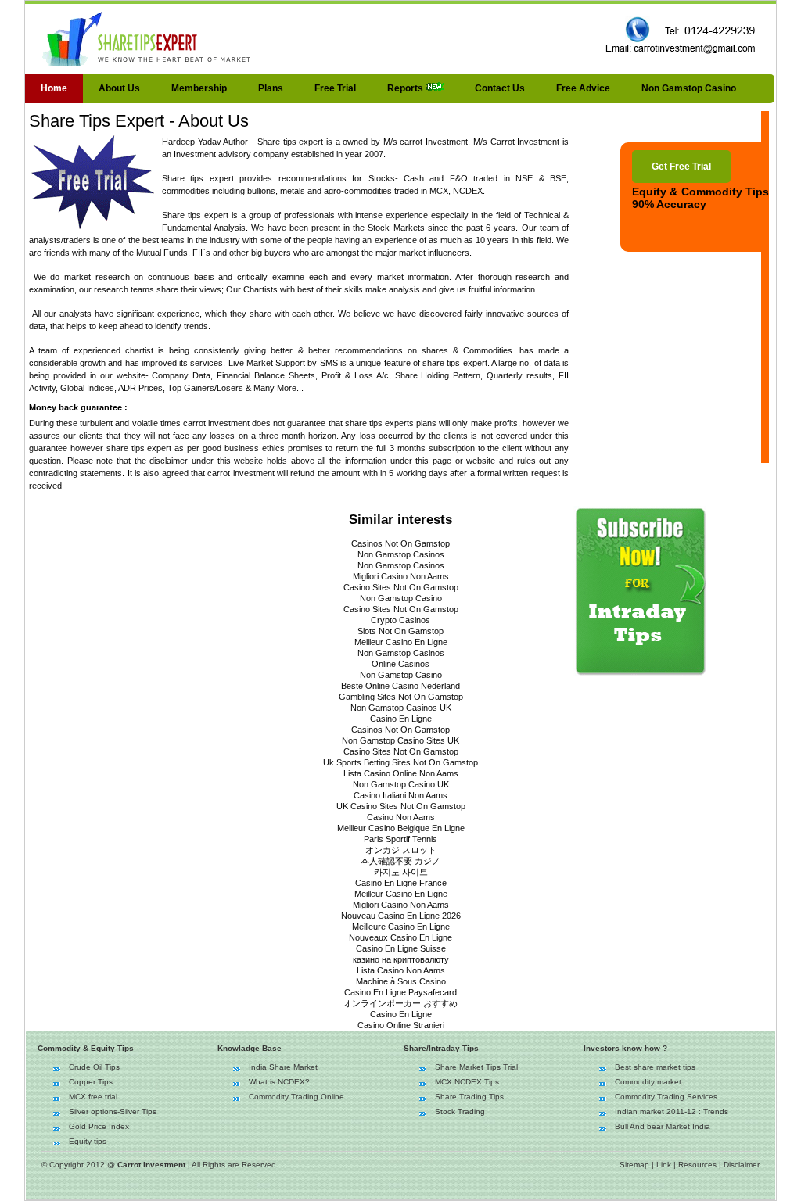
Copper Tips (91, 1081)
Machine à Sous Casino (401, 981)
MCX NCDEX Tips (467, 1081)
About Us (119, 88)
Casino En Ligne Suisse (401, 948)
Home (54, 88)
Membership (199, 88)
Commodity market (648, 1081)
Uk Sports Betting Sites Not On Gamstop (400, 762)
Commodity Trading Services (666, 1096)
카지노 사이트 (401, 872)
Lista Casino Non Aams (401, 970)
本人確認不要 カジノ (400, 861)
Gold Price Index (99, 1126)
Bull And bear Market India (662, 1126)
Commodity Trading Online (296, 1096)
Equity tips (87, 1141)
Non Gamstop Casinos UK (400, 707)
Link (663, 1164)
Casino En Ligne (401, 718)
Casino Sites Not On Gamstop (400, 587)
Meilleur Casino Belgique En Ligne (401, 828)
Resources (697, 1164)
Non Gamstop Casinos (400, 554)
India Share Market (283, 1067)
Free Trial (335, 88)
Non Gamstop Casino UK (401, 784)
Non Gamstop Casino (688, 88)
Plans (270, 88)
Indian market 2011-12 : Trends (671, 1111)
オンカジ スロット (400, 850)
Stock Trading (460, 1111)
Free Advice (583, 88)
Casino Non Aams (401, 817)
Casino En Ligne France (401, 882)
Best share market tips (655, 1067)
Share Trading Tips (469, 1096)
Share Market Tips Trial (476, 1067)
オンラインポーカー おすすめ (400, 1003)
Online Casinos (400, 664)
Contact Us (500, 88)
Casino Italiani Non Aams (400, 795)
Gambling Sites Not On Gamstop (401, 696)
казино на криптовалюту (401, 959)
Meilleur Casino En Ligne (400, 642)
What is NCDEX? (279, 1081)
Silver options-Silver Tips (112, 1111)
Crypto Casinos (400, 620)
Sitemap (634, 1164)
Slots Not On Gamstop (400, 631)
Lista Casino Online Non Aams (400, 773)
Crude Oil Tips (94, 1067)
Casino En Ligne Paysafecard (400, 992)
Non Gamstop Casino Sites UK (400, 740)
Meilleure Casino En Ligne (401, 926)
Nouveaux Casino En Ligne (400, 937)
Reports (406, 88)
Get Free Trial (681, 166)
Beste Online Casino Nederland (400, 685)
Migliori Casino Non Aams (401, 576)
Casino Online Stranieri (400, 1025)
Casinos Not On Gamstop (400, 543)
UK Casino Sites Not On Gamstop (400, 806)
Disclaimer (742, 1164)
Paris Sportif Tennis (400, 839)
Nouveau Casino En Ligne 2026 (401, 915)
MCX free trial (93, 1096)
